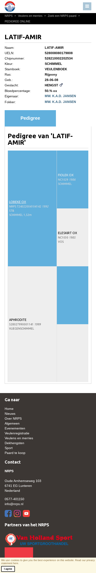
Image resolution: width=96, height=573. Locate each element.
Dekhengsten (14, 443)
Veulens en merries (28, 16)
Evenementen (15, 428)
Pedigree (30, 118)
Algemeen (12, 423)
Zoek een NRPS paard (60, 16)
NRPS (9, 16)
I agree (8, 568)
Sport (9, 448)
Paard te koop (15, 453)
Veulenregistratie (17, 433)
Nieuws (10, 413)
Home (9, 409)
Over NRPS (13, 418)
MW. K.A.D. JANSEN (60, 96)
